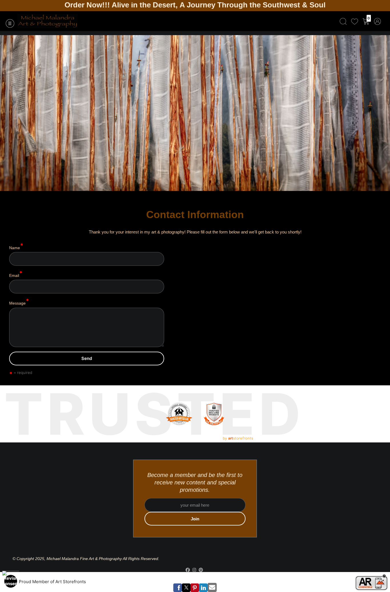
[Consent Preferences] (10, 581)
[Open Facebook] (177, 587)
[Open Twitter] (186, 587)
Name (14, 247)
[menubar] (359, 21)
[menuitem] (343, 21)
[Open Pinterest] (194, 587)
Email (14, 275)
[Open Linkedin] (203, 587)
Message (17, 303)
